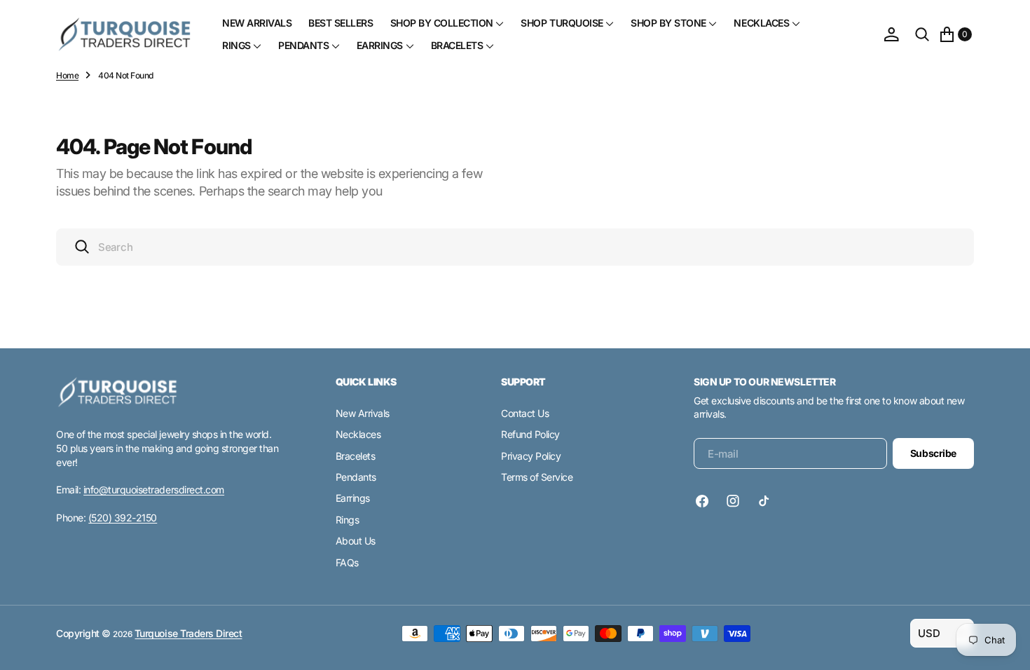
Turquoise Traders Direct (188, 633)
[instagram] (732, 501)
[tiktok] (763, 501)
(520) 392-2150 (122, 518)
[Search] (922, 34)
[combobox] (515, 247)
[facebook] (705, 501)
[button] (891, 34)
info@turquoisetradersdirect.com (153, 489)
